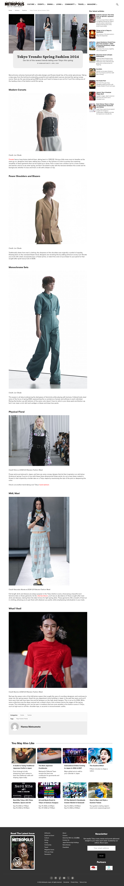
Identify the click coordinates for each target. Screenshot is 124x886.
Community (70, 4)
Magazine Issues (49, 849)
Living (59, 4)
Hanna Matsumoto (44, 63)
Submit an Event (49, 835)
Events (41, 4)
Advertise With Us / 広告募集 (71, 838)
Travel (81, 4)
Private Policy (74, 882)
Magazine (91, 4)
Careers (65, 835)
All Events (47, 833)
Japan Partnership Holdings (71, 842)
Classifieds (66, 847)
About (64, 833)
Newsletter (47, 854)
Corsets (11, 159)
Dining (50, 4)
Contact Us (66, 840)
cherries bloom (42, 596)
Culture (30, 4)
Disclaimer (66, 882)
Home (10, 10)
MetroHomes (66, 845)
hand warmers (44, 485)
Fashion (24, 10)
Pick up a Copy (48, 852)
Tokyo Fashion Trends (22, 719)
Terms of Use (83, 882)
